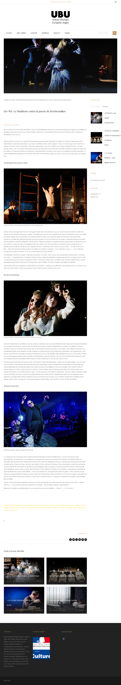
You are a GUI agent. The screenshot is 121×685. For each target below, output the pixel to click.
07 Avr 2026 (54, 581)
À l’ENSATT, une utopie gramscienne (23, 575)
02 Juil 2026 (12, 581)
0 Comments (38, 581)
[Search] (115, 33)
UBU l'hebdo (20, 581)
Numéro (93, 197)
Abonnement (95, 194)
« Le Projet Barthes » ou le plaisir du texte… (110, 157)
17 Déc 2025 (54, 610)
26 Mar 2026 (12, 610)
